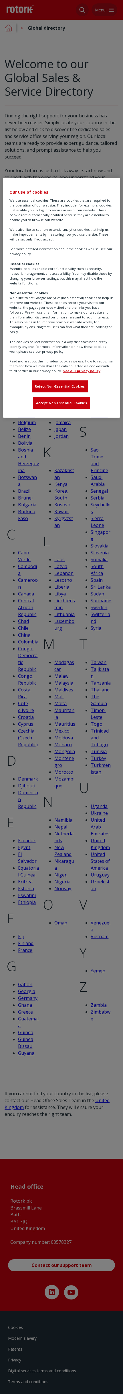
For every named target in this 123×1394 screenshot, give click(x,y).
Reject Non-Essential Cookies (60, 386)
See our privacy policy (81, 371)
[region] (61, 298)
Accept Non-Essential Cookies (61, 403)
